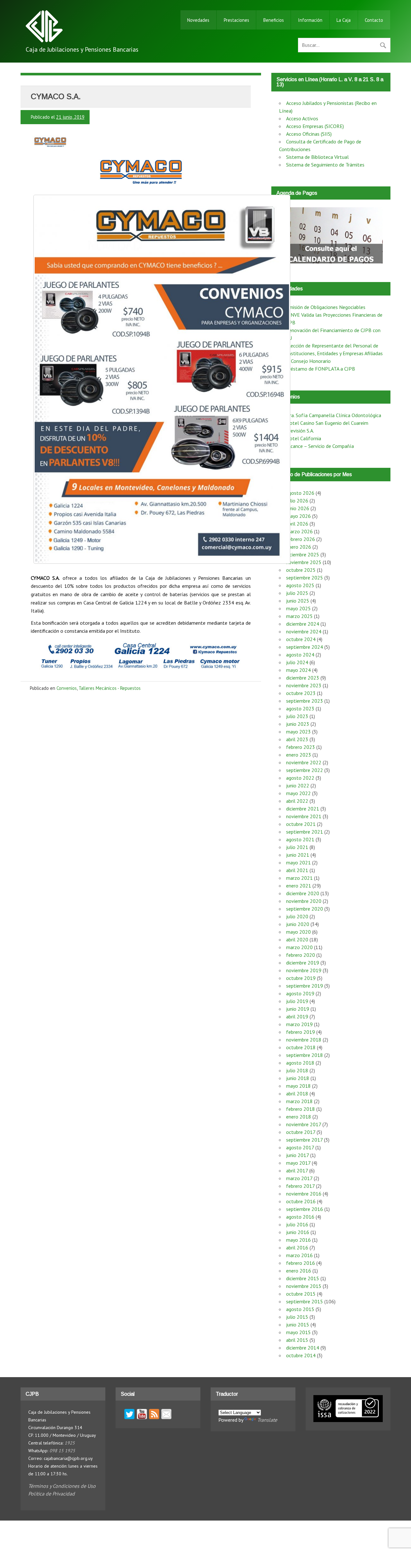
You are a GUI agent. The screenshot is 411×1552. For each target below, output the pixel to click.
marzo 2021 (299, 878)
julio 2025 (297, 593)
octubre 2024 (301, 639)
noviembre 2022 (303, 762)
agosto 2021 (300, 839)
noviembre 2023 (303, 685)
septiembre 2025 (304, 577)
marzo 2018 (299, 1101)
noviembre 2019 (303, 970)
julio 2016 (297, 1224)
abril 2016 (297, 1247)
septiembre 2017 (304, 1139)
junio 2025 (297, 600)
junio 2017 (297, 1155)
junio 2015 (297, 1324)
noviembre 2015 (303, 1286)
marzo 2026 (299, 531)
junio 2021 (297, 855)
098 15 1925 (62, 1450)
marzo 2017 (299, 1178)
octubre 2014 (301, 1355)
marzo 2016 (299, 1255)
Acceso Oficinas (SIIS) (309, 134)
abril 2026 (297, 523)
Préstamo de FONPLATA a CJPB (320, 368)
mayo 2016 (298, 1240)
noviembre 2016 (303, 1193)
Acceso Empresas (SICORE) (315, 126)
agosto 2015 (300, 1309)
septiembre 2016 (304, 1209)
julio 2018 (297, 1070)
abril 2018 (297, 1093)
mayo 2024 (298, 670)
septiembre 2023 (304, 701)
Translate (267, 1420)
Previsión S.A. (300, 430)
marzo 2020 (299, 947)
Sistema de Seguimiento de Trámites (325, 164)
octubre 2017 (300, 1132)
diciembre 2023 (302, 677)
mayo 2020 (298, 932)
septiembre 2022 (304, 770)
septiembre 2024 (304, 647)
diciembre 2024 (302, 624)
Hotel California (303, 438)
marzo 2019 (299, 1024)
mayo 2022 (298, 793)
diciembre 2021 (302, 808)
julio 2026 (297, 500)
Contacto (374, 20)
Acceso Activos (302, 118)
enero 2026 (298, 547)
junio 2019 (297, 1009)
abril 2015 (297, 1340)
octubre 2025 (301, 570)
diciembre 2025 (302, 554)
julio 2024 (297, 662)
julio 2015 (297, 1317)
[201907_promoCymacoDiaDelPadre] (161, 379)
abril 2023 (297, 739)
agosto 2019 (300, 993)
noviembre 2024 (303, 631)
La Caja (344, 20)
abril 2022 (297, 801)
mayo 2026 (298, 516)
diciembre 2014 (302, 1347)
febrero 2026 (300, 539)
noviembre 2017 (303, 1124)
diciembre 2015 (302, 1278)
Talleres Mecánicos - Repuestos (110, 688)
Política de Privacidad (51, 1493)
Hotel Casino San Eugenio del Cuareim (327, 423)
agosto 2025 (300, 585)
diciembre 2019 (302, 962)
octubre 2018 (301, 1047)
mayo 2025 (298, 608)
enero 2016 (298, 1270)
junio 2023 (297, 724)
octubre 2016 (301, 1201)
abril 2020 (297, 939)
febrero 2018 (300, 1109)
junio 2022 (297, 785)
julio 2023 (297, 716)
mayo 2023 (298, 731)
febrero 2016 (300, 1263)
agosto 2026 (300, 493)
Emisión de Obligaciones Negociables (325, 307)
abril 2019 (297, 1016)
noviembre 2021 (303, 816)
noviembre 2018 (303, 1039)
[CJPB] (44, 40)
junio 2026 (297, 508)
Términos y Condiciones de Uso (62, 1486)
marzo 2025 (299, 616)
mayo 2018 (298, 1086)
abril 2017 (297, 1170)
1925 (70, 1443)
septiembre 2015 (304, 1301)
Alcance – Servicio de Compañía (320, 446)
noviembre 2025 (303, 562)
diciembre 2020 (302, 893)
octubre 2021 (301, 824)
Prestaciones (236, 20)
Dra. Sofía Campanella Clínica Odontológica (333, 415)
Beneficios (273, 20)
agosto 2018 (300, 1062)
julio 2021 (297, 847)
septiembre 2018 (304, 1055)
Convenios (67, 688)
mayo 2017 (298, 1163)
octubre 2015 (301, 1293)
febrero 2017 (300, 1186)
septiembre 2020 (304, 908)
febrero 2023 (300, 747)
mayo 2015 (298, 1332)
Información (310, 20)
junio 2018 (297, 1078)
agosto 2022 (300, 778)
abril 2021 (297, 870)
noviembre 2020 (303, 901)
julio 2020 (297, 916)
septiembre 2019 (304, 985)
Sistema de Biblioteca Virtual (317, 157)
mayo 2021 (298, 862)
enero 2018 (298, 1116)
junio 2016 (297, 1232)
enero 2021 (298, 885)
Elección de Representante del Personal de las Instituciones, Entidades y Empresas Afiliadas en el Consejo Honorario (331, 353)
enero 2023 (298, 754)
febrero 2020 (300, 955)
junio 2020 (297, 924)
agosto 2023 (300, 708)
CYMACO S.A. (56, 96)
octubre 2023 (301, 693)
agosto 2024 (300, 654)
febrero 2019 (300, 1032)
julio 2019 (297, 1001)
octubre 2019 (301, 978)
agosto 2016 (300, 1216)
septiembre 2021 (304, 831)
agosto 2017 (300, 1147)
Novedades (198, 20)
